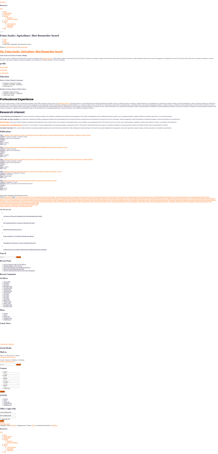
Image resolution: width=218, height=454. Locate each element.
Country (6, 382)
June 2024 (6, 295)
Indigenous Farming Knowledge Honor (194, 200)
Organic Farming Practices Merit (48, 201)
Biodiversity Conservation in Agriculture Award (114, 198)
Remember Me (6, 419)
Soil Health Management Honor (159, 201)
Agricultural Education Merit (63, 197)
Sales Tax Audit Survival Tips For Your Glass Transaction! (19, 270)
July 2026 (6, 283)
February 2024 (7, 301)
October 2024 (7, 289)
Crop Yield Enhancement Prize (197, 198)
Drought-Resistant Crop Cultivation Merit (21, 200)
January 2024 (7, 303)
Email (5, 375)
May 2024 (6, 297)
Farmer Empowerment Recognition (42, 200)
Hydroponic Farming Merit (176, 200)
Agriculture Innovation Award (182, 197)
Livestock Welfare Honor (14, 201)
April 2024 (6, 298)
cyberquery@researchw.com (7, 357)
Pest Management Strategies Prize (67, 201)
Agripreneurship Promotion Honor (200, 197)
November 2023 (7, 306)
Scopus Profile (4, 67)
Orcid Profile (3, 70)
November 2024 (7, 288)
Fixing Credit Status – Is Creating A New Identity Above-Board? (18, 236)
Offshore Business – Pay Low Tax (12, 266)
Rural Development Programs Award (121, 201)
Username (5, 412)
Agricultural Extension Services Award (82, 197)
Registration (6, 14)
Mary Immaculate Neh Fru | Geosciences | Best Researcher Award (19, 223)
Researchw (3, 2)
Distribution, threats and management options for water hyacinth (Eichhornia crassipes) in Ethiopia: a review (32, 171)
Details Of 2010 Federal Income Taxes (12, 229)
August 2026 (6, 282)
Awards (5, 20)
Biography (6, 42)
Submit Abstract (7, 13)
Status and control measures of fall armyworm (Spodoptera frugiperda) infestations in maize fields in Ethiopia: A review (35, 147)
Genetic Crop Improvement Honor (158, 200)
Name (5, 372)
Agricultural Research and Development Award (140, 197)
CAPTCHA (6, 388)
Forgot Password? (5, 424)
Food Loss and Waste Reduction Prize (100, 200)
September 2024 (7, 291)
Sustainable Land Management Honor (197, 201)
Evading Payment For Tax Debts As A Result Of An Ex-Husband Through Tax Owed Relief (24, 249)
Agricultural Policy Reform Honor (117, 197)
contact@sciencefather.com (7, 361)
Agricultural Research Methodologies (11, 125)
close (1, 8)
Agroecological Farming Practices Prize (10, 198)
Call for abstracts (11, 24)
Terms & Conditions (12, 19)
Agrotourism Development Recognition (48, 198)
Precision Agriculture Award (102, 201)
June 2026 (6, 285)
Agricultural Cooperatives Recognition (44, 197)
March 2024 (6, 300)
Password (5, 415)
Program (5, 16)
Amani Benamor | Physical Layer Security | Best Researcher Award (19, 243)
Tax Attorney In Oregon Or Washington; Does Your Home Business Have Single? (22, 216)
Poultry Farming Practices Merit (85, 201)
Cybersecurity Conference (7, 344)
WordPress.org (7, 319)
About (5, 22)
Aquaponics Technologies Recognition (90, 198)
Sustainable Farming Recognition (178, 201)
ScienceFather (24, 47)
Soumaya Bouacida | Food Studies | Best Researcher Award (16, 206)
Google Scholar (4, 73)
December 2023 (7, 305)
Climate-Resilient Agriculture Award (156, 198)
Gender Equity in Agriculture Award (139, 200)
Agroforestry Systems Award (29, 198)
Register (5, 313)
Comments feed (7, 318)
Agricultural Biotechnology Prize (25, 197)
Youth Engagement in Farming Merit (29, 203)
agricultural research (47, 58)
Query (5, 385)
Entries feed (6, 316)
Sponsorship (10, 25)
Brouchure (10, 17)
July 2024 (6, 294)
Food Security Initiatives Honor (120, 200)
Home (5, 11)
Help (4, 28)
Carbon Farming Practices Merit (136, 198)
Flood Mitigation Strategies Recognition (79, 200)
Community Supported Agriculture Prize (177, 198)
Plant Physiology (5, 122)
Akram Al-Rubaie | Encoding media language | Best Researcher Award (19, 204)
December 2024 (7, 286)
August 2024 (6, 292)
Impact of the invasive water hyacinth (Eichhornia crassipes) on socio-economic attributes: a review (30, 180)
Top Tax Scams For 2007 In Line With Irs (14, 264)
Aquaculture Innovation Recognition (70, 198)
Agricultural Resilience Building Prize (163, 197)
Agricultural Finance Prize (100, 197)
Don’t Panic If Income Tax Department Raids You (16, 267)
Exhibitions (10, 27)
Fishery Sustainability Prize (60, 200)
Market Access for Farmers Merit (30, 201)
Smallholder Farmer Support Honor (140, 201)
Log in (5, 315)
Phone (5, 378)
